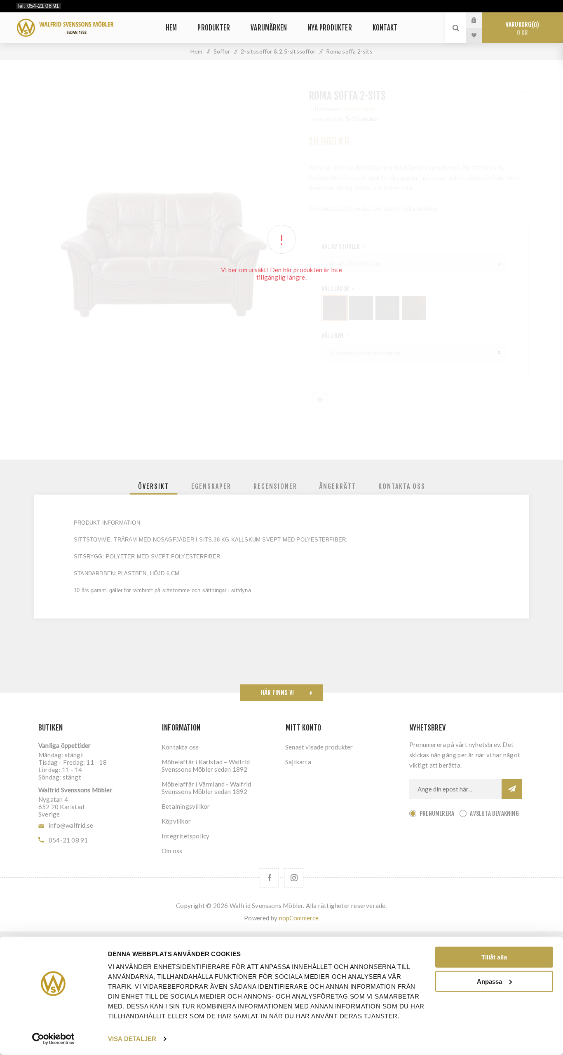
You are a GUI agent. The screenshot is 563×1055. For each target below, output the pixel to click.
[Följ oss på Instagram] (293, 877)
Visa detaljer (132, 1038)
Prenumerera (437, 813)
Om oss (172, 850)
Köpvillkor (176, 821)
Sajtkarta (298, 762)
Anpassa (489, 981)
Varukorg (521, 29)
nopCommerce (299, 918)
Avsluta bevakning (494, 813)
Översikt (153, 486)
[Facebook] (269, 877)
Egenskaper (211, 486)
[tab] (153, 486)
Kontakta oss (401, 486)
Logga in (480, 20)
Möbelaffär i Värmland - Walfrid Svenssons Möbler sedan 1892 (206, 787)
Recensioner (275, 486)
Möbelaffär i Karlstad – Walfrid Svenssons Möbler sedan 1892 (206, 765)
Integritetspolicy (185, 836)
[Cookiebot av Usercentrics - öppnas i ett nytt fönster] (53, 1039)
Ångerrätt (337, 486)
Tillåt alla (494, 957)
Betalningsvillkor (186, 806)
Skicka (512, 789)
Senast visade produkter (319, 747)
